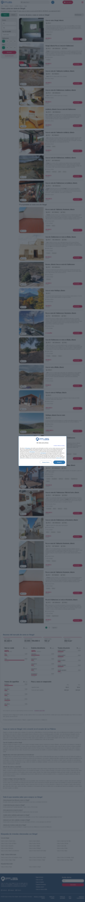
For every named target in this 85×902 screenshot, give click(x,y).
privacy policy (59, 457)
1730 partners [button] (27, 448)
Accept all (59, 462)
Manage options (46, 462)
